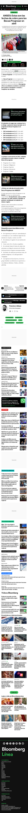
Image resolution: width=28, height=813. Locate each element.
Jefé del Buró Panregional (15, 308)
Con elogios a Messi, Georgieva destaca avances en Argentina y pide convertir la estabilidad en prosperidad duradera (10, 538)
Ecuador (3, 770)
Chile (2, 768)
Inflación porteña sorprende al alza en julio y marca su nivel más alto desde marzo (10, 532)
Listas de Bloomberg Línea (6, 790)
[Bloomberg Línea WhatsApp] (14, 402)
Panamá (2, 772)
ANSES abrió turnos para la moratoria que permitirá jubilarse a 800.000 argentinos (18, 178)
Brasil (2, 762)
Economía (3, 782)
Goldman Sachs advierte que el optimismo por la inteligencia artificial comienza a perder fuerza (10, 415)
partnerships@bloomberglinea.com (8, 806)
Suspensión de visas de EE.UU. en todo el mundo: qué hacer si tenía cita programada (7, 629)
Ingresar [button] (25, 6)
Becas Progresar (19, 322)
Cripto (2, 787)
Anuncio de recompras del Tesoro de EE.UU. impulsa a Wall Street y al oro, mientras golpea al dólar (9, 370)
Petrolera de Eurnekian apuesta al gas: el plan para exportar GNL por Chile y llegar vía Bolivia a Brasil (10, 392)
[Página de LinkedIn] (17, 743)
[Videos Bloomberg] (14, 593)
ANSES (20, 320)
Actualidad (3, 786)
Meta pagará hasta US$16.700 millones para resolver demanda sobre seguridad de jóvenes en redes (10, 568)
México (2, 764)
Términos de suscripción (6, 798)
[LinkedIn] (17, 311)
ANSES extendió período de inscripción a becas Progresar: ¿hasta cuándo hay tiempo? (18, 218)
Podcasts (3, 789)
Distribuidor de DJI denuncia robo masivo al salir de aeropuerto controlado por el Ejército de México (20, 647)
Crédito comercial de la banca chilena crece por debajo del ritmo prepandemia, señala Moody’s (20, 665)
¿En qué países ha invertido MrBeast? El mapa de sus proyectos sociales (20, 708)
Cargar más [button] (14, 692)
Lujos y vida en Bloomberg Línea (12, 696)
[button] (3, 60)
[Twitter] (12, 311)
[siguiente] (26, 288)
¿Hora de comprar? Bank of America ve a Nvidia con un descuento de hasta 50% (9, 377)
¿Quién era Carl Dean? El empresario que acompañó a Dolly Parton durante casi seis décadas (7, 709)
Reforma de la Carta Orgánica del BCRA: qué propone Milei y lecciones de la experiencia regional (9, 498)
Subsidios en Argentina (10, 322)
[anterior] (2, 288)
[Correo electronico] (10, 311)
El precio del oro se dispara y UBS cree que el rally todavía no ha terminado (9, 353)
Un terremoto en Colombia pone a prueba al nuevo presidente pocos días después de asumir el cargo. (10, 604)
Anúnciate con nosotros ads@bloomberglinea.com (11, 807)
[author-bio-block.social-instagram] (15, 311)
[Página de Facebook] (4, 743)
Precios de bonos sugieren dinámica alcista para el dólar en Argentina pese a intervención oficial (9, 491)
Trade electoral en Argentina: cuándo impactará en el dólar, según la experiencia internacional (9, 476)
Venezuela (3, 767)
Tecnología (3, 799)
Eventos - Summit (4, 805)
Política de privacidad (5, 796)
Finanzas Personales (5, 788)
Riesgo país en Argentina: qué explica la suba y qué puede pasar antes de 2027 (9, 448)
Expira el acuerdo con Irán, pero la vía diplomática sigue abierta (9, 598)
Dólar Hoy (3, 785)
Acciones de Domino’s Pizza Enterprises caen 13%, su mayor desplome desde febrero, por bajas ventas (7, 685)
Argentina (14, 12)
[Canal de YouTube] (10, 743)
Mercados (3, 783)
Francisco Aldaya (6, 55)
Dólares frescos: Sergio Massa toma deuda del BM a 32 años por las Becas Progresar (18, 113)
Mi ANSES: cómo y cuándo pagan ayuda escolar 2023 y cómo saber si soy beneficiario (18, 146)
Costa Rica (3, 774)
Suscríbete (3, 795)
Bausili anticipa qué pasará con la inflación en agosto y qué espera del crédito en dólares (10, 384)
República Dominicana (5, 776)
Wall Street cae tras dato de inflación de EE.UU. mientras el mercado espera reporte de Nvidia (19, 289)
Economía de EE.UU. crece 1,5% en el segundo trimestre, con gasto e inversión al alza (7, 647)
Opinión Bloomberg (7, 573)
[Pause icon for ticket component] (1, 9)
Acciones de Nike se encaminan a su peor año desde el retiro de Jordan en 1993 (8, 289)
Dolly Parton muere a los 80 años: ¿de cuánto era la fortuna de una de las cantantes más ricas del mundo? (19, 726)
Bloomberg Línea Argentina (11, 320)
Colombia (3, 766)
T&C (2, 800)
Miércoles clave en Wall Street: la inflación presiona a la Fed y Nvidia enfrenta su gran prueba (10, 421)
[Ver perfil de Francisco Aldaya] (5, 309)
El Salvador (3, 775)
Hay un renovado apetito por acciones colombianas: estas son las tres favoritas (20, 629)
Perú (2, 769)
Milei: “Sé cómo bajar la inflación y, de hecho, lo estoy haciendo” (9, 526)
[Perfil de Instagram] (13, 743)
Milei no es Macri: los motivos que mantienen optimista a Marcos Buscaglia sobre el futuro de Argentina (9, 483)
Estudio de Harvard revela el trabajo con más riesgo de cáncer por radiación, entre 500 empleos (7, 725)
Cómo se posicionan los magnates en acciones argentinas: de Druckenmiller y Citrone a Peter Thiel (10, 361)
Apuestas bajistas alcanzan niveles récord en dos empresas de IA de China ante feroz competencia (19, 685)
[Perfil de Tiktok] (20, 743)
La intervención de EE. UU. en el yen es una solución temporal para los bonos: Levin (10, 611)
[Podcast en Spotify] (23, 743)
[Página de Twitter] (7, 743)
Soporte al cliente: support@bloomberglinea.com (10, 808)
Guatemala (3, 777)
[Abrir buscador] (22, 6)
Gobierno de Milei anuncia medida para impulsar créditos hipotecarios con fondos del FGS (10, 441)
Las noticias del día (9, 317)
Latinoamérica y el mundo (6, 761)
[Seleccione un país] (3, 6)
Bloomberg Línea (19, 317)
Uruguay (3, 773)
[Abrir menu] (1, 6)
